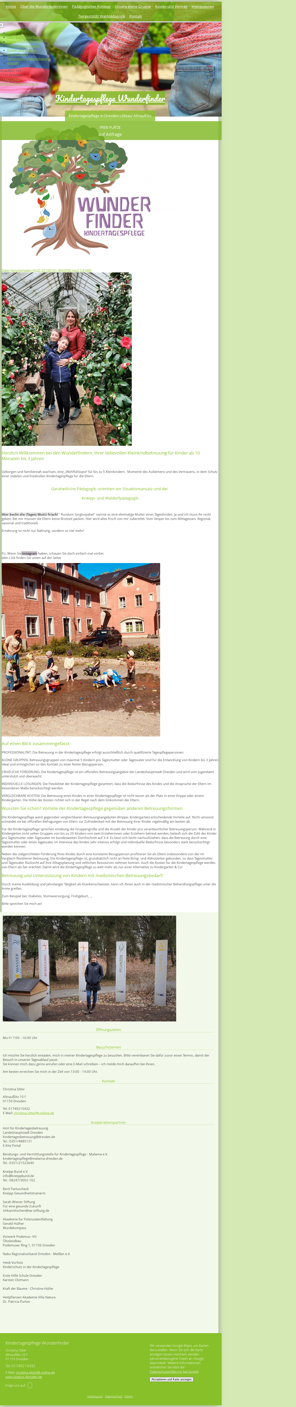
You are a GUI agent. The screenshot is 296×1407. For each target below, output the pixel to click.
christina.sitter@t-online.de (34, 1113)
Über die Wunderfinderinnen (44, 6)
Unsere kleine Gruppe (133, 6)
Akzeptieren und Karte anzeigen (171, 1379)
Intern (129, 1396)
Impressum (95, 1396)
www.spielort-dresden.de (23, 1376)
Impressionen (203, 6)
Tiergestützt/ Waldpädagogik (101, 16)
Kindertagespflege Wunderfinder (110, 98)
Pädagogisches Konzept (91, 6)
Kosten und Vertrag (171, 6)
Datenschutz (113, 1396)
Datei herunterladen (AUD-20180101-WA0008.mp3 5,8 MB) (46, 270)
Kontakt (135, 16)
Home (11, 6)
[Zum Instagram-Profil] (30, 1385)
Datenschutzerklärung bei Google (174, 1371)
